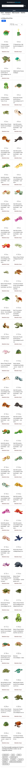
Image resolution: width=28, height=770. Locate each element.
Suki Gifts (21, 759)
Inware (19, 754)
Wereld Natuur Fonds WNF (15, 761)
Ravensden (5, 759)
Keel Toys (5, 757)
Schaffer (13, 759)
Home (14, 10)
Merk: (4, 20)
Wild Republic (6, 764)
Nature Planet (14, 757)
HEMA (13, 754)
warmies (5, 761)
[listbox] (16, 25)
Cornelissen (5, 754)
